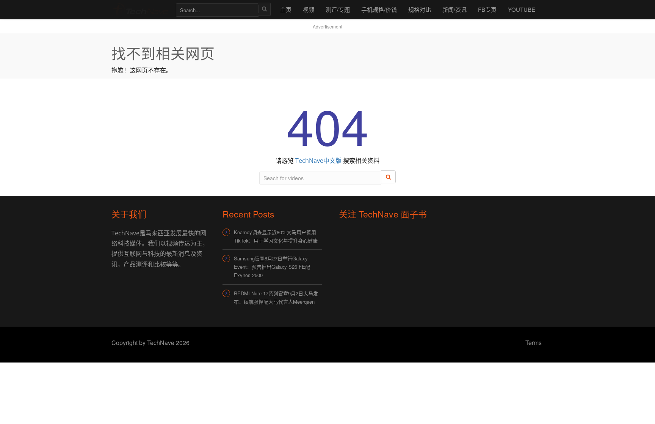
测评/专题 (338, 9)
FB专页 (487, 9)
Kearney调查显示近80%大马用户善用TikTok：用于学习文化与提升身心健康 (276, 236)
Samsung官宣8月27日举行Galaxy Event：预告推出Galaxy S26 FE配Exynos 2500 (272, 267)
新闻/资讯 (454, 9)
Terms (533, 342)
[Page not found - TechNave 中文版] (139, 9)
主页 (285, 9)
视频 (308, 9)
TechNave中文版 (318, 160)
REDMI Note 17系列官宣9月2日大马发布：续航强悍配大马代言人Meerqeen (276, 297)
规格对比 (419, 9)
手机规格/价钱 (379, 9)
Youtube (521, 9)
